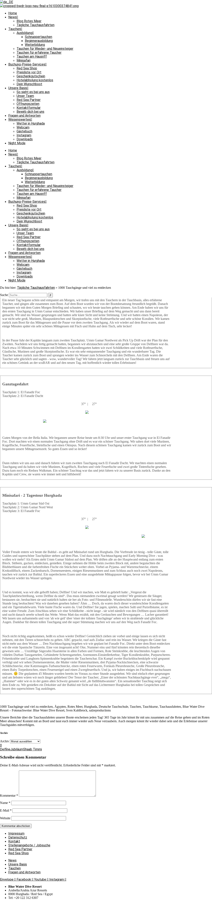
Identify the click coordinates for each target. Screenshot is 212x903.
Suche (4, 295)
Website (5, 818)
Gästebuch (24, 131)
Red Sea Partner (29, 100)
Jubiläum (16, 749)
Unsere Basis (17, 88)
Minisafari (23, 60)
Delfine (5, 749)
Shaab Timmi (32, 749)
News (12, 17)
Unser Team (25, 96)
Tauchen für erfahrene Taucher (39, 53)
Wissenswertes (19, 119)
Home (12, 13)
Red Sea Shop (27, 68)
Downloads (25, 139)
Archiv (4, 741)
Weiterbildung (35, 45)
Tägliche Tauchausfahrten (35, 25)
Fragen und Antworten (24, 116)
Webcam (23, 127)
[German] (6, 2)
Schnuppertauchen (38, 37)
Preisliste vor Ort (29, 72)
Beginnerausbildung (39, 41)
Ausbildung (24, 33)
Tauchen (14, 29)
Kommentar (9, 795)
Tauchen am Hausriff (32, 56)
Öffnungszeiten (28, 104)
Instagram (24, 135)
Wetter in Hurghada (31, 123)
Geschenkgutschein (31, 76)
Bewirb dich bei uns (30, 112)
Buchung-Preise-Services (26, 64)
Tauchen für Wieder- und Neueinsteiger (45, 49)
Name (5, 803)
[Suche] (50, 295)
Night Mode (16, 143)
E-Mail (6, 810)
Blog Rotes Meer (29, 21)
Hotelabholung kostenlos (35, 80)
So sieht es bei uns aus (33, 92)
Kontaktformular (29, 108)
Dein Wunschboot (29, 84)
